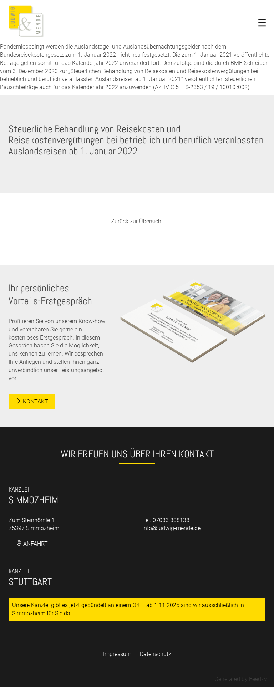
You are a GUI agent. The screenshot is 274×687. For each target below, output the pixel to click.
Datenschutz (155, 654)
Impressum (117, 654)
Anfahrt (35, 543)
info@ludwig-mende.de (171, 528)
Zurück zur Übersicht (137, 221)
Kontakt (34, 401)
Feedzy (258, 679)
